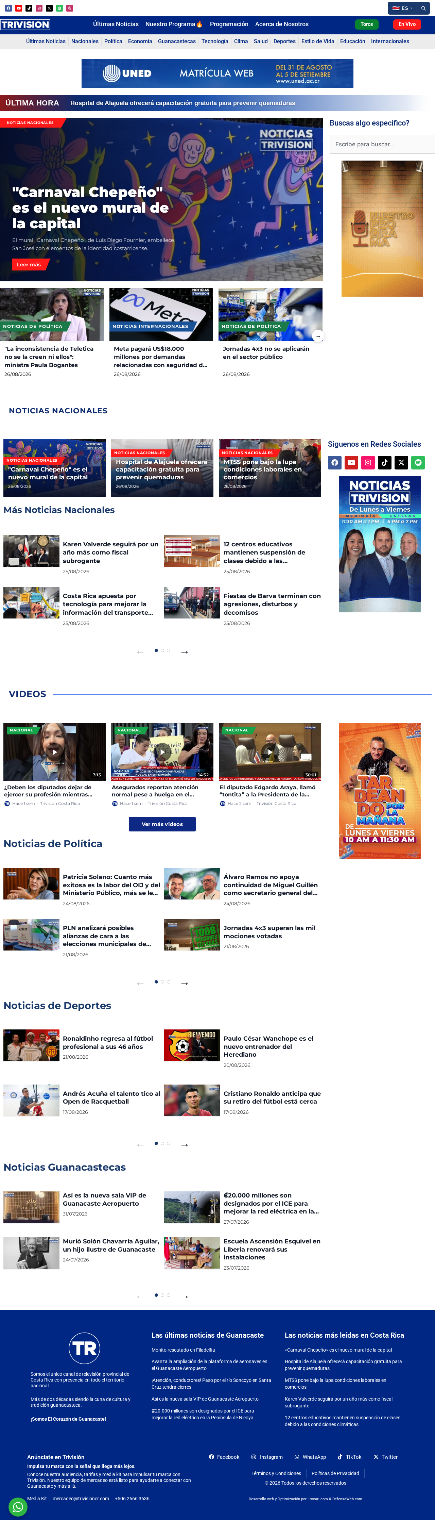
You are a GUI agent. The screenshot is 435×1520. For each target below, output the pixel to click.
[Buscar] (423, 8)
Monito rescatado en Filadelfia (183, 1350)
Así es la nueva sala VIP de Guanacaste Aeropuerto (205, 1399)
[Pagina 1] (156, 650)
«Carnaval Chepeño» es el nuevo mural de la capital (338, 1350)
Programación (229, 24)
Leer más (29, 264)
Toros (367, 24)
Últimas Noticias (116, 24)
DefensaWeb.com (347, 1499)
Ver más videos (162, 824)
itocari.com (318, 1499)
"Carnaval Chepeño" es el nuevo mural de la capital (90, 207)
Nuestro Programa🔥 (174, 24)
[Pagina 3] (168, 650)
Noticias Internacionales (150, 326)
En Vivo (407, 24)
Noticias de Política (33, 326)
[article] (54, 468)
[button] (402, 8)
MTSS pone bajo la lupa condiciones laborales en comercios (158, 103)
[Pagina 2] (162, 650)
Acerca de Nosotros (282, 24)
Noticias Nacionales (30, 122)
